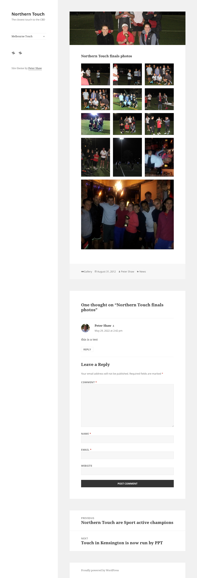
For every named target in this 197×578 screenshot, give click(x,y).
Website (86, 465)
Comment (89, 382)
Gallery (88, 271)
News (142, 271)
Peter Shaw (35, 68)
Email (86, 449)
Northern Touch (28, 14)
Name (86, 433)
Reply (87, 349)
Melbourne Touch (22, 36)
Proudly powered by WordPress (100, 570)
